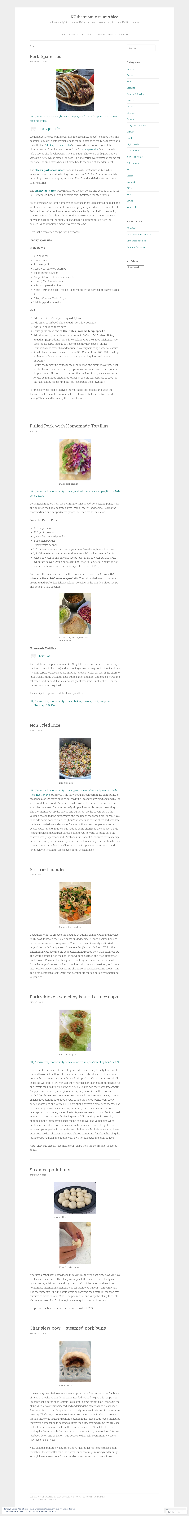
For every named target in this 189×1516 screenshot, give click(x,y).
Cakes (130, 106)
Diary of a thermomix (138, 125)
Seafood (131, 181)
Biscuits (131, 87)
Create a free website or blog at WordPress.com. (56, 1497)
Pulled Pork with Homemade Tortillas (69, 426)
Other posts (133, 163)
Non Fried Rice (45, 725)
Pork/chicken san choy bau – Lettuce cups (74, 997)
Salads (130, 175)
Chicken (131, 112)
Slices (130, 194)
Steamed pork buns (50, 1169)
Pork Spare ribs (45, 56)
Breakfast (131, 100)
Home (64, 34)
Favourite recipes (106, 34)
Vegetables (132, 207)
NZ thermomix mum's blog (94, 16)
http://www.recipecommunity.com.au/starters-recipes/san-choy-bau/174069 (74, 1062)
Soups (130, 200)
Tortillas (44, 656)
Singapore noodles (136, 240)
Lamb (130, 137)
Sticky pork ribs (49, 129)
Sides (129, 188)
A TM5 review (76, 34)
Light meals (133, 144)
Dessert (131, 119)
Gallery (123, 34)
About (90, 34)
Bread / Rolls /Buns (136, 94)
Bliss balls (132, 228)
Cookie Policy (52, 1511)
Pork (129, 169)
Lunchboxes (133, 150)
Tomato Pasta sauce (137, 247)
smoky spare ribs (88, 149)
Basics (130, 75)
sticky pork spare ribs (58, 145)
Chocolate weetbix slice (139, 234)
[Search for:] (141, 47)
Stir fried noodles (47, 869)
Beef (129, 81)
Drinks (130, 131)
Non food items (135, 156)
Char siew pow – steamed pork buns (68, 1328)
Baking (130, 68)
